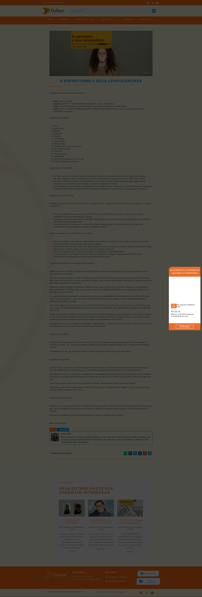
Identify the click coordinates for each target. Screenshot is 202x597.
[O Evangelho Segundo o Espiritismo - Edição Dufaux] (184, 280)
